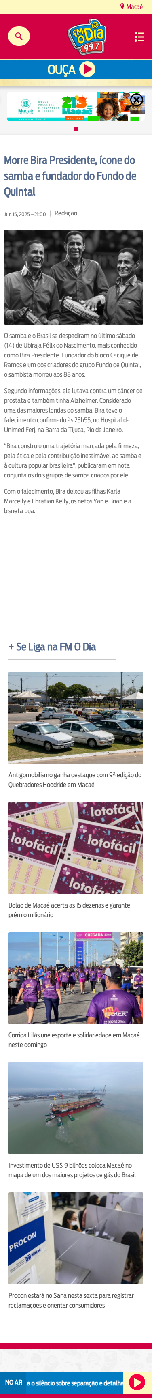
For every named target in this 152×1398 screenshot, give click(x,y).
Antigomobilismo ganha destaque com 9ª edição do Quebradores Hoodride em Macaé (74, 780)
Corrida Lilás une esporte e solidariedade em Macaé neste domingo (74, 1040)
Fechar (137, 100)
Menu (139, 37)
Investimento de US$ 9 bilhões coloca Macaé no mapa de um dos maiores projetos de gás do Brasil (72, 1170)
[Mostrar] (76, 129)
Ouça (61, 69)
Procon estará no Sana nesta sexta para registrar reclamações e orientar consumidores (71, 1300)
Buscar (19, 36)
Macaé (134, 6)
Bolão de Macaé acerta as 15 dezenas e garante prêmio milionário (69, 910)
